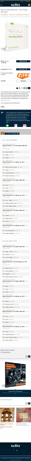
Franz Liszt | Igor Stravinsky (22, 425)
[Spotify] (19, 88)
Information (18, 460)
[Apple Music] (17, 88)
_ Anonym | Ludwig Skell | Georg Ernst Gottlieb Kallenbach (15, 392)
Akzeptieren (12, 460)
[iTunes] (24, 88)
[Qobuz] (27, 88)
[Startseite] (15, 5)
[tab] (2, 133)
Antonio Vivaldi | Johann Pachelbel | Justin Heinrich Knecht (6, 427)
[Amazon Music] (22, 88)
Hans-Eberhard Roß (5, 100)
